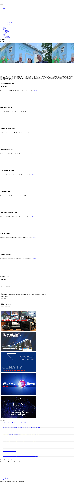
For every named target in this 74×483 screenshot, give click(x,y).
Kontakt (4, 473)
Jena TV (4, 472)
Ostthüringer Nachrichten (9, 22)
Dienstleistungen (7, 37)
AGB (3, 475)
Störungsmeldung (8, 19)
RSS (3, 479)
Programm (6, 30)
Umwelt (6, 18)
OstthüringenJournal (8, 24)
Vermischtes (7, 20)
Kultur (6, 14)
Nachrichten (5, 11)
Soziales (6, 16)
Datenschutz (5, 477)
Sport (3, 25)
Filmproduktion (7, 36)
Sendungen (4, 28)
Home (4, 10)
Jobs (5, 33)
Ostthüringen (5, 21)
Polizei (6, 23)
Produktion (4, 35)
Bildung (6, 17)
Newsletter (4, 474)
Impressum (4, 476)
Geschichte (7, 31)
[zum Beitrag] (35, 90)
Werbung (4, 34)
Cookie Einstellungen (6, 478)
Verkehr (6, 15)
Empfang (6, 32)
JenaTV (4, 29)
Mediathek (4, 27)
